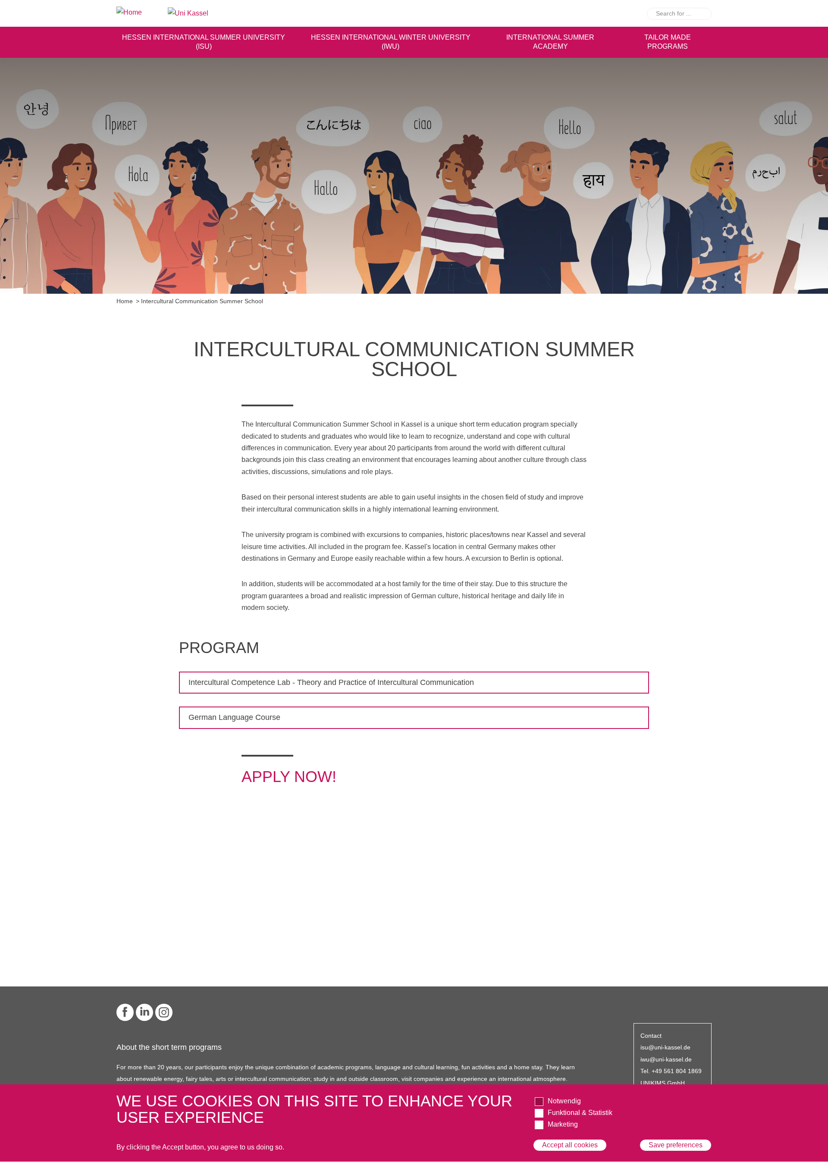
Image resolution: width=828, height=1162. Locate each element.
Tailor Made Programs (667, 42)
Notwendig (564, 1101)
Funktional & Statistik (580, 1112)
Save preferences (676, 1145)
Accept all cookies (570, 1145)
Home (124, 301)
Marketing (563, 1124)
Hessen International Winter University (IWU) (390, 42)
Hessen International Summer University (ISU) (203, 42)
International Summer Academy (550, 42)
